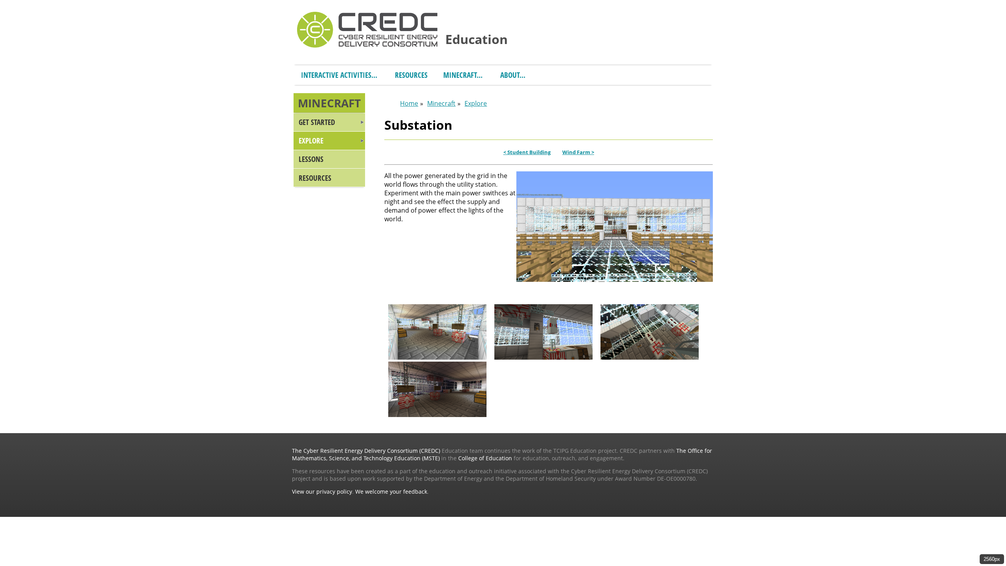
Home (409, 103)
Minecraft (460, 75)
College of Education (485, 458)
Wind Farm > (578, 152)
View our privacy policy (322, 491)
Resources (411, 75)
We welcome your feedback (391, 491)
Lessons (311, 159)
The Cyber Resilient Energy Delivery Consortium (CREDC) (366, 450)
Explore (311, 140)
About (510, 75)
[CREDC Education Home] (367, 28)
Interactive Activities (336, 75)
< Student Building (527, 152)
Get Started (317, 122)
